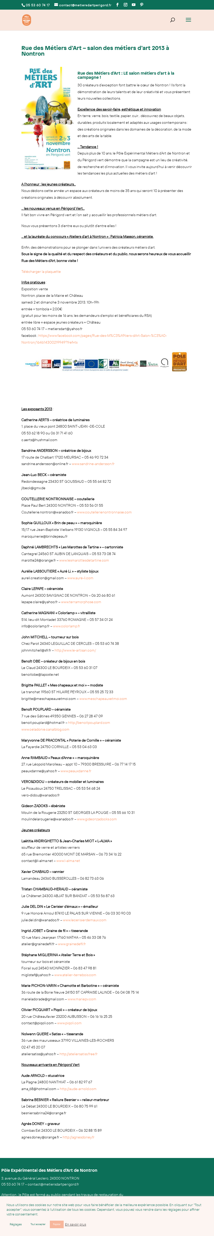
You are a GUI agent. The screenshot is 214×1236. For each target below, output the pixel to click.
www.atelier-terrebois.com (75, 975)
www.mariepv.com (82, 999)
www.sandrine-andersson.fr (93, 464)
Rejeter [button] (57, 1224)
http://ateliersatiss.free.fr (79, 1054)
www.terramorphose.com (81, 602)
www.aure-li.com (80, 578)
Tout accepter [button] (38, 1224)
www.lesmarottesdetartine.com (84, 560)
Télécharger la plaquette (41, 271)
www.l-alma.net (68, 861)
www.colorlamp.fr (66, 626)
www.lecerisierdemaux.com (84, 920)
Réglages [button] (16, 1224)
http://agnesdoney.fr (78, 1137)
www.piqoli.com (69, 1023)
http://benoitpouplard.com (89, 722)
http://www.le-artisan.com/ (75, 650)
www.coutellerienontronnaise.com (104, 512)
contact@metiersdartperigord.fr (53, 1184)
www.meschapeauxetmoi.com (103, 699)
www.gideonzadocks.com (97, 819)
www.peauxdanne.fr (76, 771)
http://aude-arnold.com (78, 1089)
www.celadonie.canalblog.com (45, 729)
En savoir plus (75, 1224)
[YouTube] (134, 5)
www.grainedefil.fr (72, 944)
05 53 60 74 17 (12, 1184)
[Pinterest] (142, 5)
